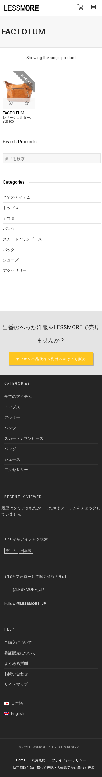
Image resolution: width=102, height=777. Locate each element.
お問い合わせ (16, 674)
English (16, 713)
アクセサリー (15, 270)
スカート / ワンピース (22, 239)
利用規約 (38, 760)
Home (20, 760)
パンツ (9, 228)
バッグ (9, 249)
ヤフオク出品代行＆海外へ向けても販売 (51, 359)
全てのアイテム (17, 197)
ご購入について (18, 642)
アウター (11, 218)
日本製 (25, 551)
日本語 (16, 703)
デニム (11, 551)
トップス (11, 207)
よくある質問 (16, 663)
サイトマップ (16, 684)
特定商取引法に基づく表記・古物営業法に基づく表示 (53, 768)
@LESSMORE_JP (28, 589)
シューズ (11, 260)
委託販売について (20, 653)
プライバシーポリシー (69, 760)
